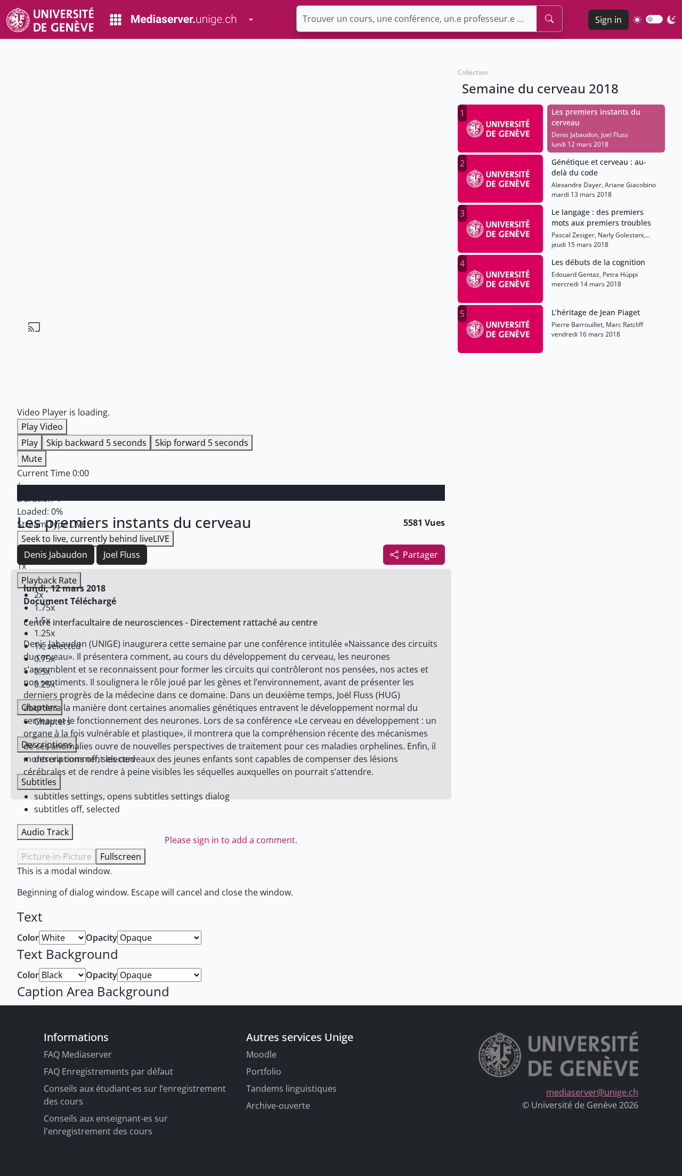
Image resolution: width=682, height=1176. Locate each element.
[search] (549, 18)
